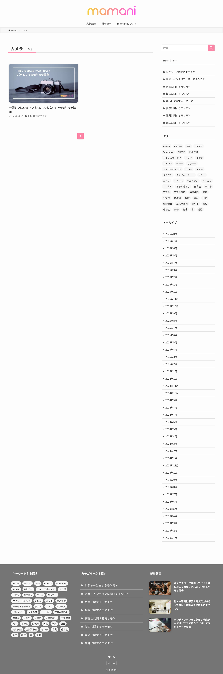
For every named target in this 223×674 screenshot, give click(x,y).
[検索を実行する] (211, 48)
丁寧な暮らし (183, 186)
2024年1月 (171, 458)
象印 (176, 209)
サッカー (191, 163)
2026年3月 (171, 270)
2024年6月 (171, 422)
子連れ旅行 (179, 192)
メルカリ (207, 180)
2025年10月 (172, 306)
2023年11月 (172, 465)
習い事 (195, 203)
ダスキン (167, 175)
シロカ (188, 169)
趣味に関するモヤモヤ (178, 122)
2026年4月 (171, 262)
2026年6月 (171, 248)
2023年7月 (171, 494)
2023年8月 (171, 487)
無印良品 (167, 203)
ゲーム (179, 163)
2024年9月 (171, 400)
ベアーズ (178, 180)
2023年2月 (171, 530)
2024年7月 (171, 414)
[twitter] (109, 657)
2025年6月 (171, 335)
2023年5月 (171, 508)
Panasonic (168, 152)
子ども (208, 186)
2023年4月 (171, 516)
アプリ (188, 157)
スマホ (199, 169)
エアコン (167, 163)
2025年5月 (171, 342)
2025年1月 (171, 371)
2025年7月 (171, 328)
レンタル (167, 186)
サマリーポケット (172, 169)
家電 (205, 192)
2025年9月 (171, 313)
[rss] (113, 657)
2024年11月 (172, 385)
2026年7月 (171, 241)
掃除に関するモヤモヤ (178, 93)
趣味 (185, 209)
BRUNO (178, 146)
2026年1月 (171, 284)
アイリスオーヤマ (172, 157)
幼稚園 (177, 198)
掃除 (187, 198)
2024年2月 (171, 451)
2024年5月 (171, 429)
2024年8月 (171, 407)
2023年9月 (171, 480)
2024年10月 (172, 393)
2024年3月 (171, 443)
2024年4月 (171, 436)
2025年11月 (172, 299)
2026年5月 (171, 255)
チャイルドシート (185, 175)
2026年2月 (171, 277)
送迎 (200, 209)
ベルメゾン (192, 180)
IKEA (188, 146)
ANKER (166, 146)
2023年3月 (171, 523)
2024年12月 (172, 378)
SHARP (181, 152)
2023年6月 (171, 501)
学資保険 (194, 192)
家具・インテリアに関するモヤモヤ (185, 79)
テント (202, 175)
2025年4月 (171, 349)
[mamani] (111, 10)
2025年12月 (172, 291)
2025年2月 (171, 364)
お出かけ (193, 152)
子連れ (166, 192)
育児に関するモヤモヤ (178, 115)
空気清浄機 (182, 203)
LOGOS (198, 146)
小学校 (166, 198)
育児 (205, 203)
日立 (204, 198)
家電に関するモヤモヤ (178, 86)
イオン (199, 157)
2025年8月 (171, 320)
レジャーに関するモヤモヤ (180, 72)
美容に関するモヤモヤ (178, 108)
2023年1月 (171, 538)
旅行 (196, 198)
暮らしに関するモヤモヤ (179, 101)
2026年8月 (171, 234)
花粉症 (166, 209)
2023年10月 (172, 472)
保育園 (197, 186)
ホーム (111, 663)
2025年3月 (171, 357)
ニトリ (166, 180)
